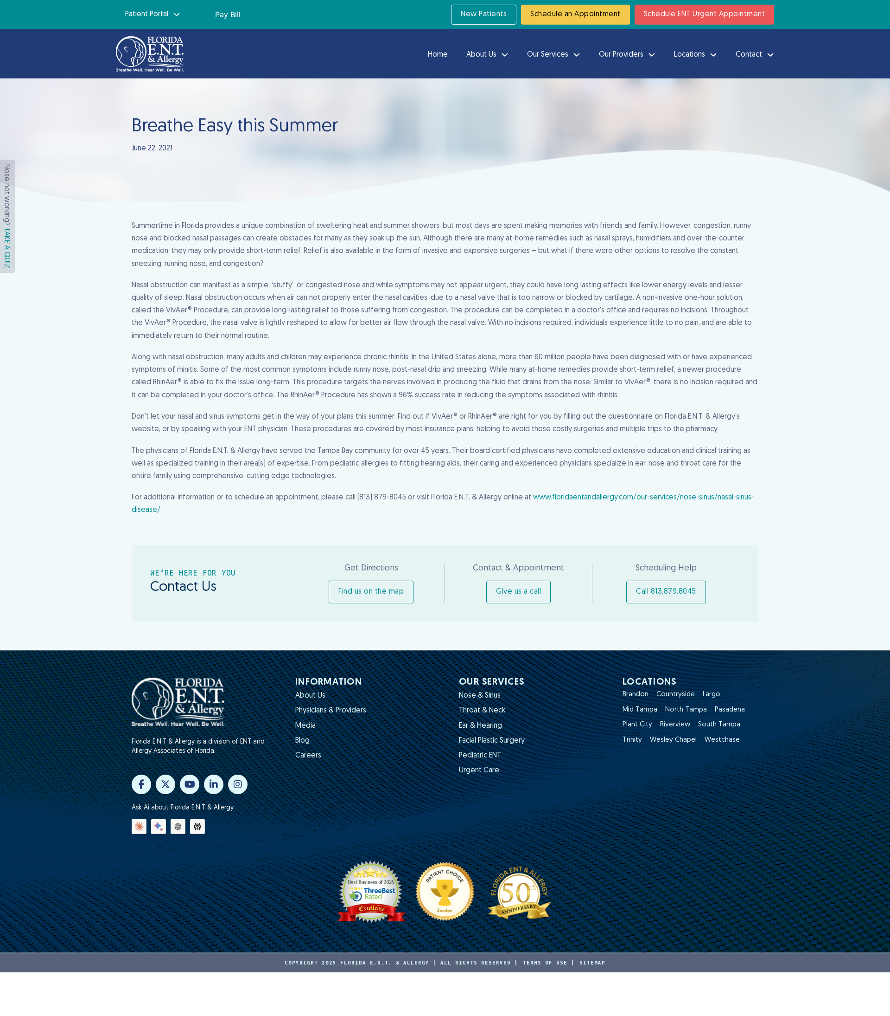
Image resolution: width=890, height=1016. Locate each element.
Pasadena (730, 709)
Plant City (637, 724)
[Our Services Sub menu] (576, 54)
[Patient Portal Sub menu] (176, 14)
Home (438, 54)
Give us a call (518, 591)
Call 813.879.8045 (666, 591)
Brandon (635, 694)
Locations (689, 54)
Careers (308, 755)
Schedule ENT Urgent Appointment (704, 14)
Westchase (722, 740)
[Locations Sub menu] (713, 54)
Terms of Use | (549, 962)
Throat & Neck (482, 710)
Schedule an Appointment (575, 14)
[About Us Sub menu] (505, 54)
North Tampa (686, 709)
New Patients (484, 14)
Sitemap (592, 962)
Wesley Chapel (673, 740)
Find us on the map (371, 591)
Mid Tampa (640, 709)
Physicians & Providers (330, 710)
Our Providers (621, 54)
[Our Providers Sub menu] (651, 54)
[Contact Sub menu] (770, 54)
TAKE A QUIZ (6, 247)
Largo (711, 694)
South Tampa (719, 724)
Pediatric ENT (480, 755)
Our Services (547, 54)
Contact (749, 54)
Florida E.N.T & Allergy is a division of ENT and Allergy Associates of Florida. (198, 746)
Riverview (675, 724)
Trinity (632, 740)
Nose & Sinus (480, 695)
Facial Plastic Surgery (492, 740)
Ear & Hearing (480, 726)
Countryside (675, 694)
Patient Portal (146, 14)
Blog (302, 740)
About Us (481, 54)
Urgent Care (479, 770)
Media (305, 726)
